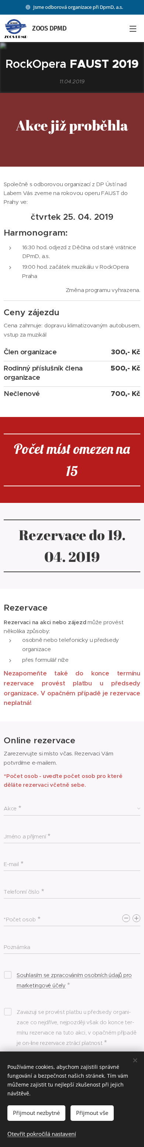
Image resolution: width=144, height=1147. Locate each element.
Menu (133, 28)
